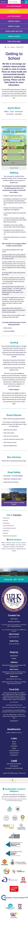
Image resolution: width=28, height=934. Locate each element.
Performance (6, 546)
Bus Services (10, 114)
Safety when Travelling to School (12, 479)
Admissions (8, 542)
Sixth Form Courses (11, 548)
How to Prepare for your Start (9, 528)
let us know (19, 800)
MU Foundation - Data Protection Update (14, 768)
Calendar (14, 748)
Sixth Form (4, 548)
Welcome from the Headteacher (10, 535)
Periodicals (12, 546)
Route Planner (19, 111)
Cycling (12, 111)
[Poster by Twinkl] (14, 146)
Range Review (6, 517)
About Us (3, 542)
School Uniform (6, 523)
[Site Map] (8, 47)
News (20, 544)
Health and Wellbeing (10, 544)
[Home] (5, 47)
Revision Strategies (19, 546)
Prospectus (5, 533)
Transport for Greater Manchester (15, 354)
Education (24, 542)
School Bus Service (16, 460)
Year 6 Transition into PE (8, 525)
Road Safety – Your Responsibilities (13, 475)
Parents (24, 544)
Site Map (14, 743)
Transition (12, 47)
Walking (6, 111)
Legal (17, 544)
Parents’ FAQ (6, 530)
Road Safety (18, 114)
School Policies (14, 746)
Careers (13, 542)
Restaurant (5, 520)
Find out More (13, 720)
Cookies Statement (14, 765)
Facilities (3, 544)
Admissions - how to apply (14, 621)
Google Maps (13, 655)
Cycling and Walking (9, 331)
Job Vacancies (13, 755)
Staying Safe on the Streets (11, 482)
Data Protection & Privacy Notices (14, 763)
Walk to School (8, 328)
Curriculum (18, 542)
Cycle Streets (16, 418)
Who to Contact (14, 618)
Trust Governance (13, 752)
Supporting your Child (21, 548)
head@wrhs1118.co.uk (16, 626)
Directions (14, 658)
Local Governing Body (14, 750)
